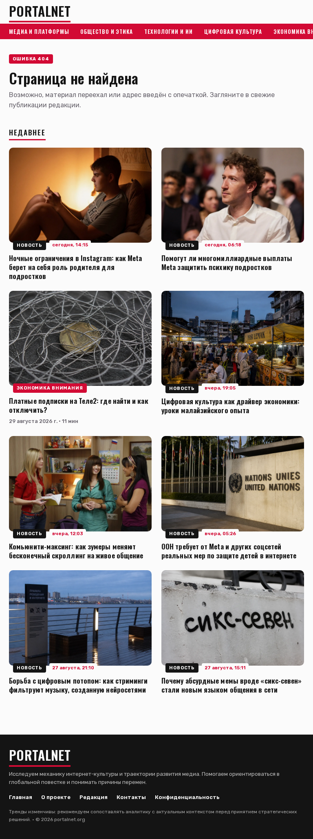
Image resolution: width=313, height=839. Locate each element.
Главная (20, 797)
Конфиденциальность (187, 797)
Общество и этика (106, 31)
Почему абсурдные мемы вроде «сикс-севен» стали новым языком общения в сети (231, 685)
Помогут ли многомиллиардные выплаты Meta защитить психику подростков (226, 262)
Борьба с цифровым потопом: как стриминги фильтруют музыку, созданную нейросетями (78, 685)
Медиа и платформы (39, 31)
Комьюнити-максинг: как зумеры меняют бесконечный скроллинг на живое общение (76, 550)
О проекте (56, 797)
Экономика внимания (50, 388)
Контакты (131, 797)
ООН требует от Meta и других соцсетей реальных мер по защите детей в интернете (229, 550)
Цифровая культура (233, 31)
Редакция (93, 797)
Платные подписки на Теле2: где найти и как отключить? (78, 405)
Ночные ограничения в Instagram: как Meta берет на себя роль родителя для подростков (75, 266)
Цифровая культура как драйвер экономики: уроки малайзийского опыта (230, 405)
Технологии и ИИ (168, 31)
